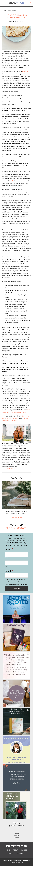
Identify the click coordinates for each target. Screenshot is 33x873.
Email (9, 571)
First (6, 558)
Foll (15, 823)
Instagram (16, 828)
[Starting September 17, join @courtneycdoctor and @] (16, 721)
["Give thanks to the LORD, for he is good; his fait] (16, 777)
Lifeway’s (25, 418)
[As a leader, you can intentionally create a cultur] (16, 693)
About (15, 850)
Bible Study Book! (11, 420)
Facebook (16, 833)
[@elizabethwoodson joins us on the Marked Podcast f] (16, 749)
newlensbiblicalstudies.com (10, 469)
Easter (4, 420)
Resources (21, 853)
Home (8, 850)
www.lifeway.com (17, 863)
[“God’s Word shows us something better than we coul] (16, 805)
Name (9, 549)
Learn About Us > (16, 518)
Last (6, 566)
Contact (11, 853)
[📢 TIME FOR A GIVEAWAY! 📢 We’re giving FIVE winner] (16, 637)
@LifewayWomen (16, 826)
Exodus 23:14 (26, 71)
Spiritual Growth (16, 528)
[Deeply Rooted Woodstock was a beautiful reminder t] (16, 609)
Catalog (24, 850)
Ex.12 (11, 181)
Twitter (16, 831)
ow (18, 823)
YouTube (16, 837)
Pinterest (16, 835)
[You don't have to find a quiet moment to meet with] (16, 665)
